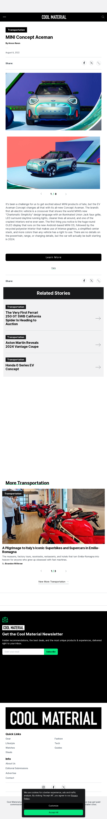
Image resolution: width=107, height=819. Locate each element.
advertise (11, 773)
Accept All (53, 812)
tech (57, 743)
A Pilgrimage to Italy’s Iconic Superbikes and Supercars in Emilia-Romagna (50, 550)
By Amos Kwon (13, 43)
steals (9, 752)
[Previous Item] (41, 194)
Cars (53, 268)
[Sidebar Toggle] (4, 17)
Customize (53, 805)
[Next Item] (66, 194)
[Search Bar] (103, 17)
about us (10, 763)
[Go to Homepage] (54, 17)
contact (10, 777)
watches (10, 747)
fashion (59, 738)
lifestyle (10, 743)
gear (8, 738)
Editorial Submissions (17, 768)
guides (58, 747)
